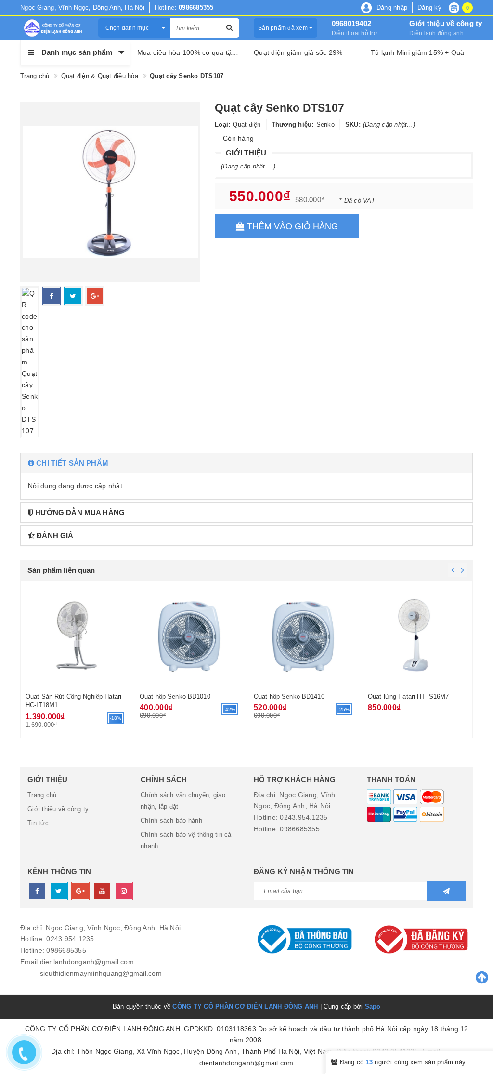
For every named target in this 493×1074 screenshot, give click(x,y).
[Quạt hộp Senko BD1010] (189, 635)
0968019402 (352, 23)
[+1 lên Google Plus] (94, 296)
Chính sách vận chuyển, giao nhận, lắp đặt (183, 800)
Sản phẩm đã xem (283, 28)
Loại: (222, 124)
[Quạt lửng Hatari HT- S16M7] (417, 635)
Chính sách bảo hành (171, 820)
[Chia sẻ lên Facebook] (51, 296)
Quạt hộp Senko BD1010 (175, 696)
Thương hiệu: (293, 124)
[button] (246, 463)
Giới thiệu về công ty (445, 23)
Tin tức (38, 823)
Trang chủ (41, 795)
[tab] (246, 463)
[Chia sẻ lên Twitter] (73, 296)
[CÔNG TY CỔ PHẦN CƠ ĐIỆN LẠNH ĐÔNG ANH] (52, 28)
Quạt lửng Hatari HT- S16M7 (408, 696)
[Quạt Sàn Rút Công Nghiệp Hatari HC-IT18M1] (75, 635)
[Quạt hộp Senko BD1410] (303, 635)
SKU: (353, 124)
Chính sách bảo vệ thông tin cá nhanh (186, 840)
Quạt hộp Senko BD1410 (289, 696)
